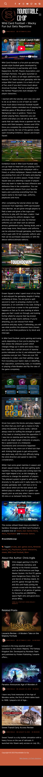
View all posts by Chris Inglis (23, 602)
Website (15, 603)
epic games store (25, 547)
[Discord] (35, 3)
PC (9, 549)
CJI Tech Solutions (35, 758)
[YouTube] (27, 3)
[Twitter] (19, 3)
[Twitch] (31, 3)
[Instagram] (23, 3)
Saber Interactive (29, 549)
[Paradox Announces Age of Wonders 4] (21, 672)
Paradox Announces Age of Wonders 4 (19, 684)
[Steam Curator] (39, 3)
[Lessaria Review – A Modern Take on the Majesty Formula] (21, 621)
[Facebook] (15, 3)
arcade (14, 547)
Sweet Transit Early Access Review (18, 727)
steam (4, 552)
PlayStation (16, 549)
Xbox (26, 552)
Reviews (37, 640)
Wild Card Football (15, 552)
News (36, 689)
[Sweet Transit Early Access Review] (21, 715)
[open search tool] (5, 4)
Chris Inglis (10, 31)
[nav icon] (40, 14)
